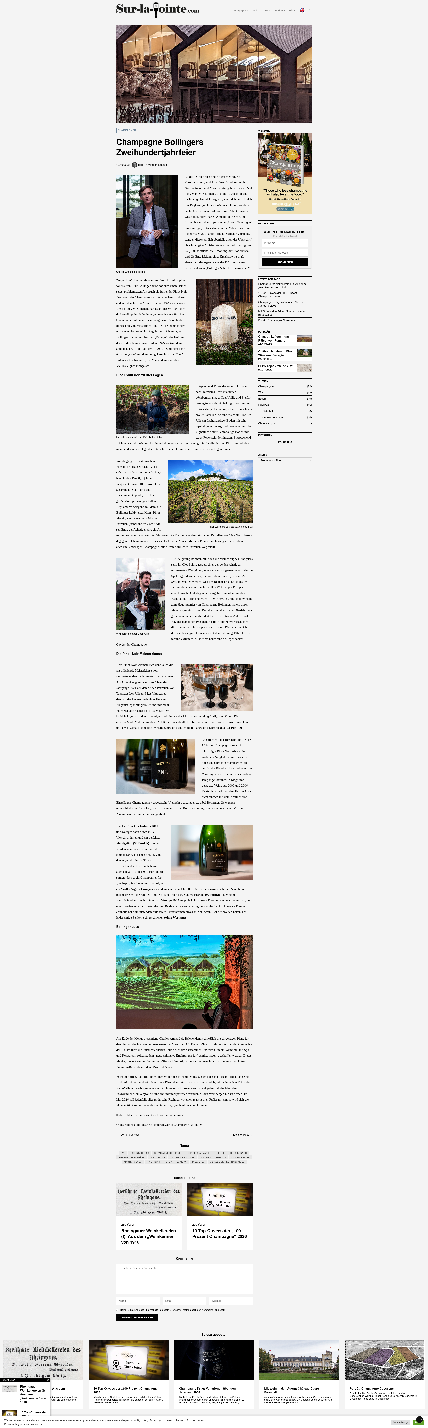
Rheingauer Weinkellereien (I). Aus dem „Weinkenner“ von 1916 (148, 1236)
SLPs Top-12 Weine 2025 (276, 366)
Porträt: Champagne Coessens (276, 320)
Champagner (127, 130)
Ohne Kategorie (267, 423)
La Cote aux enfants (213, 1157)
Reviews (263, 405)
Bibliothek (268, 411)
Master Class (133, 1161)
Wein (261, 392)
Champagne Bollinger (168, 1152)
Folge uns (285, 442)
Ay (123, 1152)
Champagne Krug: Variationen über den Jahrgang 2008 (281, 303)
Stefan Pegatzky (176, 1161)
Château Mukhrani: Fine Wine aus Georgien (275, 353)
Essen (262, 398)
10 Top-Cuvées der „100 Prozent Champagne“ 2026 (219, 1233)
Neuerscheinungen (273, 417)
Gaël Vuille (157, 1157)
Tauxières (198, 1161)
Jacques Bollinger (182, 1157)
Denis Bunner (238, 1152)
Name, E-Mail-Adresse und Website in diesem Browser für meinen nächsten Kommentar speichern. (173, 1309)
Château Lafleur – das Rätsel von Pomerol (274, 338)
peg (140, 165)
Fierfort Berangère (132, 1157)
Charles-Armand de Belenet (206, 1152)
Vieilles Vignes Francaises (227, 1161)
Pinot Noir (153, 1161)
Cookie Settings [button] (400, 1422)
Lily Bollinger (240, 1157)
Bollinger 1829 (139, 1152)
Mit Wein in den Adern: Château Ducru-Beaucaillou (281, 312)
